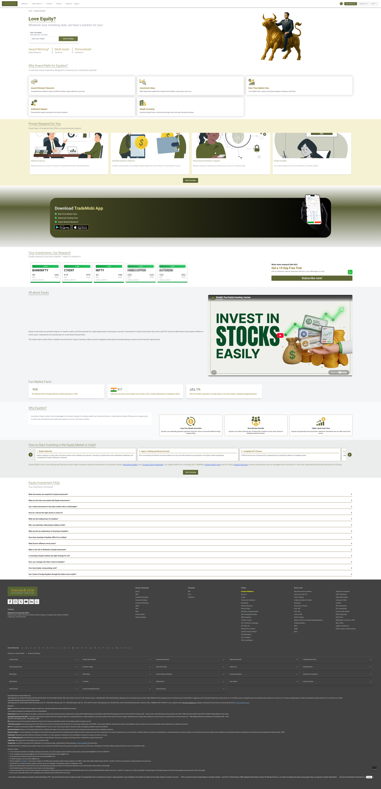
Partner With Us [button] (37, 3)
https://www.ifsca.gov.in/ (243, 702)
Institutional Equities (141, 597)
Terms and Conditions (248, 600)
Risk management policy (249, 614)
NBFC (137, 606)
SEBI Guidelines (246, 617)
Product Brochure (247, 606)
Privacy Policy (245, 608)
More (295, 631)
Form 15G (297, 608)
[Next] (350, 455)
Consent (338, 603)
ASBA (296, 628)
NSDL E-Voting (299, 617)
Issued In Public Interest (249, 631)
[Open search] (341, 3)
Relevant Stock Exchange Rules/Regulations (308, 620)
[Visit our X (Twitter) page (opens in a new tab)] (20, 601)
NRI (189, 591)
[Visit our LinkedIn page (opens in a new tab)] (31, 601)
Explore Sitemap (34, 653)
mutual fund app (240, 464)
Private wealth (140, 614)
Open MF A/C (363, 3)
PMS (136, 611)
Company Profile (341, 600)
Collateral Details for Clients (303, 600)
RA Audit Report (246, 634)
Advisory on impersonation (249, 611)
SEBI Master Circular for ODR (345, 620)
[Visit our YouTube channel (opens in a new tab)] (26, 601)
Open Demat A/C (350, 3)
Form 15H (297, 611)
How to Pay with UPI (300, 594)
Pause (369, 777)
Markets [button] (59, 3)
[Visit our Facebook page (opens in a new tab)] (10, 601)
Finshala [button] (49, 3)
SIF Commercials (341, 608)
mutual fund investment (153, 464)
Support (76, 3)
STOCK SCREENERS (82, 743)
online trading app (212, 464)
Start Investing (68, 39)
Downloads (244, 603)
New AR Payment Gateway (303, 591)
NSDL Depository (341, 614)
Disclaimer (297, 603)
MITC (296, 626)
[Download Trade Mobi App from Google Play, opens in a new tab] (63, 227)
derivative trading (130, 464)
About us (244, 594)
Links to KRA (298, 614)
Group (137, 591)
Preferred (191, 597)
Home (30, 11)
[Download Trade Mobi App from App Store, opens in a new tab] (81, 227)
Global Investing (140, 617)
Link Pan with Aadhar (342, 611)
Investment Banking (141, 603)
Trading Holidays (299, 623)
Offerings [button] (24, 3)
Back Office (339, 623)
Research (69, 3)
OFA (136, 608)
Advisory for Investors (248, 628)
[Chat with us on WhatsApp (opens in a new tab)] (36, 601)
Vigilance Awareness (342, 626)
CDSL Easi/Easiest (247, 640)
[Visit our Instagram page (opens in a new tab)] (15, 601)
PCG (189, 594)
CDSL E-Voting (299, 597)
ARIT (137, 594)
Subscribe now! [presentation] (312, 278)
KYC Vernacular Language (249, 623)
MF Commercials (341, 606)
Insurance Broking (141, 600)
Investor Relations (247, 591)
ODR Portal (339, 617)
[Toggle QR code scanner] (374, 768)
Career (243, 597)
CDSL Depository (341, 594)
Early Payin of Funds (300, 606)
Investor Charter (246, 620)
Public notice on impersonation (346, 628)
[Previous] (31, 455)
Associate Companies (343, 591)
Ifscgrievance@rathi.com (189, 702)
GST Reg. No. (245, 626)
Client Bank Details (342, 597)
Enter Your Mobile (36, 32)
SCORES (24, 761)
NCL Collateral (245, 637)
